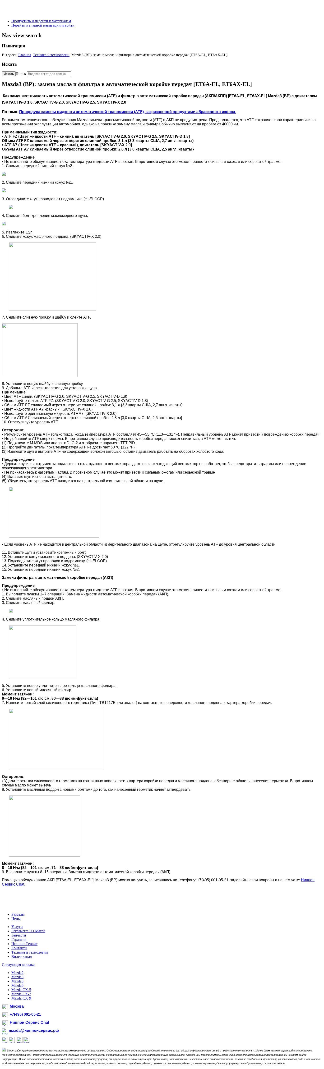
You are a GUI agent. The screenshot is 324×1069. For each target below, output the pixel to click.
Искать (9, 74)
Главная (24, 55)
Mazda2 (17, 973)
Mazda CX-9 (21, 998)
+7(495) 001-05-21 (25, 1014)
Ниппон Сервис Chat (29, 1022)
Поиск (21, 74)
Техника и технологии (51, 55)
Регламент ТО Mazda (28, 931)
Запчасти (18, 935)
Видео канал (21, 957)
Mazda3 (17, 977)
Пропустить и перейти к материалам (41, 21)
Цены (16, 919)
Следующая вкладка (18, 965)
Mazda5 (17, 981)
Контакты (19, 948)
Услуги (17, 927)
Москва (17, 1006)
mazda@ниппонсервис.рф (34, 1030)
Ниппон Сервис (24, 944)
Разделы (18, 914)
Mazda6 (17, 985)
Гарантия (18, 939)
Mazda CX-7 (21, 994)
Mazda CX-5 (21, 990)
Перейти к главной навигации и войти (42, 25)
